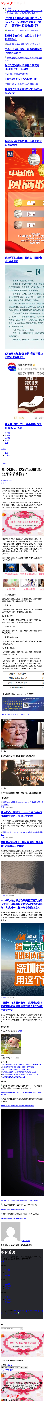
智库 (6, 443)
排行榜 (7, 1270)
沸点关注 (8, 1297)
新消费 (7, 433)
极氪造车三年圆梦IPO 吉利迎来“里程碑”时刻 (18, 1067)
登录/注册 (26, 1241)
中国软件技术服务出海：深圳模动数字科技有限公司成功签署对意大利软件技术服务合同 (22, 1006)
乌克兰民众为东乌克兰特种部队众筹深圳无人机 (19, 1072)
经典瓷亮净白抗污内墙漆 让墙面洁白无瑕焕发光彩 (20, 1074)
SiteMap (7, 1288)
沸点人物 (8, 1302)
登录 (4, 449)
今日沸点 (8, 8)
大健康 (7, 435)
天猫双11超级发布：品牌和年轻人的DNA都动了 (13, 1209)
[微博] (2, 1261)
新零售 (7, 440)
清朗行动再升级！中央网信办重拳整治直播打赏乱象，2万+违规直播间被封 (19, 1200)
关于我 (7, 1284)
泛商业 (7, 455)
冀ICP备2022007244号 (29, 1311)
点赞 (21, 714)
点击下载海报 (7, 1370)
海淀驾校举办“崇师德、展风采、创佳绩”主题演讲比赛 (21, 1064)
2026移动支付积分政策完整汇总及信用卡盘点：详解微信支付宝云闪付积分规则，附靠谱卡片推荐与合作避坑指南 (22, 904)
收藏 (15, 714)
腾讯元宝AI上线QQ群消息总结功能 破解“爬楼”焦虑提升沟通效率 (17, 1105)
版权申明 (8, 1286)
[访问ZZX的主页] (11, 1054)
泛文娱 (7, 438)
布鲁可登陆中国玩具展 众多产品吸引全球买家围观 (13, 1218)
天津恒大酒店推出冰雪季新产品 (13, 1077)
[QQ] (4, 1261)
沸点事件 (8, 1299)
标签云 (7, 1272)
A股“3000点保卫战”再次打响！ (22, 79)
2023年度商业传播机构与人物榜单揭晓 (16, 1069)
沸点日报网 (17, 1311)
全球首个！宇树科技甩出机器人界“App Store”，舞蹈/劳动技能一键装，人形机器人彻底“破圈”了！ (23, 22)
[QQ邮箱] (6, 1261)
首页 (6, 453)
